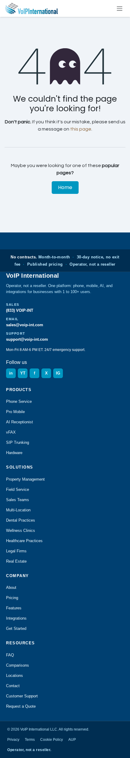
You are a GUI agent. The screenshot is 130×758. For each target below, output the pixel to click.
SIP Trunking (17, 442)
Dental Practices (20, 520)
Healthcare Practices (24, 540)
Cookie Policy (51, 739)
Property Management (25, 479)
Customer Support (22, 696)
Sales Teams (17, 499)
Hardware (14, 452)
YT (22, 373)
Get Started (16, 628)
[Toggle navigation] (119, 8)
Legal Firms (16, 551)
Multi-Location (18, 510)
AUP (72, 739)
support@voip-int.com (27, 339)
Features (13, 608)
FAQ (10, 655)
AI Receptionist (19, 422)
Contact (13, 686)
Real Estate (16, 561)
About (11, 587)
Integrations (16, 618)
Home (65, 187)
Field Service (17, 489)
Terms (30, 739)
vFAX (11, 432)
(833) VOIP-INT (19, 310)
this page (80, 129)
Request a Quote (21, 706)
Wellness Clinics (20, 530)
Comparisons (17, 665)
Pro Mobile (15, 411)
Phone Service (19, 401)
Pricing (12, 597)
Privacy (13, 739)
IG (58, 373)
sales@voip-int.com (24, 325)
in (11, 373)
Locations (14, 675)
